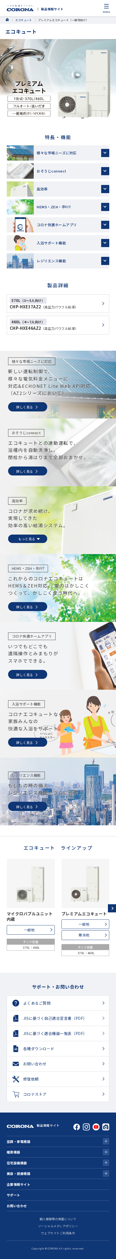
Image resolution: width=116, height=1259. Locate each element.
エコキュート (23, 20)
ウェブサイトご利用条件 (58, 1233)
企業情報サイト (18, 1184)
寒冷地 (84, 935)
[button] (112, 908)
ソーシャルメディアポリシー (58, 1226)
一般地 (29, 929)
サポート (13, 1195)
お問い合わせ (17, 1205)
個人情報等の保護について (58, 1219)
